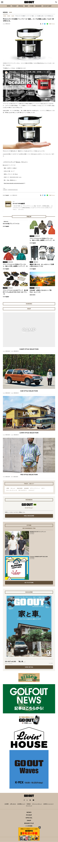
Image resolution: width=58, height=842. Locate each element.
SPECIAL (20, 6)
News (8, 6)
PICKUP (14, 6)
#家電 (7, 488)
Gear (10, 4)
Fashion (3, 4)
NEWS (8, 15)
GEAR (10, 12)
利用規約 (29, 803)
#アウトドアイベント (35, 488)
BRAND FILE (29, 823)
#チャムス (13, 488)
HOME (4, 15)
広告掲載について (21, 803)
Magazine (38, 6)
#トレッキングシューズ (11, 490)
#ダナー (43, 488)
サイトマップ (29, 805)
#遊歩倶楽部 (19, 488)
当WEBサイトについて (48, 803)
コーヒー (5, 189)
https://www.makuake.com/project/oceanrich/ (14, 183)
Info (52, 4)
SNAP (26, 6)
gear (12, 15)
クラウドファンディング (12, 189)
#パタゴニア (31, 490)
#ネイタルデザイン (23, 490)
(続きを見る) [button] (21, 209)
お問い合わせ (13, 803)
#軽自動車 (26, 488)
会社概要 (7, 803)
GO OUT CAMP (47, 6)
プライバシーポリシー (37, 803)
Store (32, 6)
